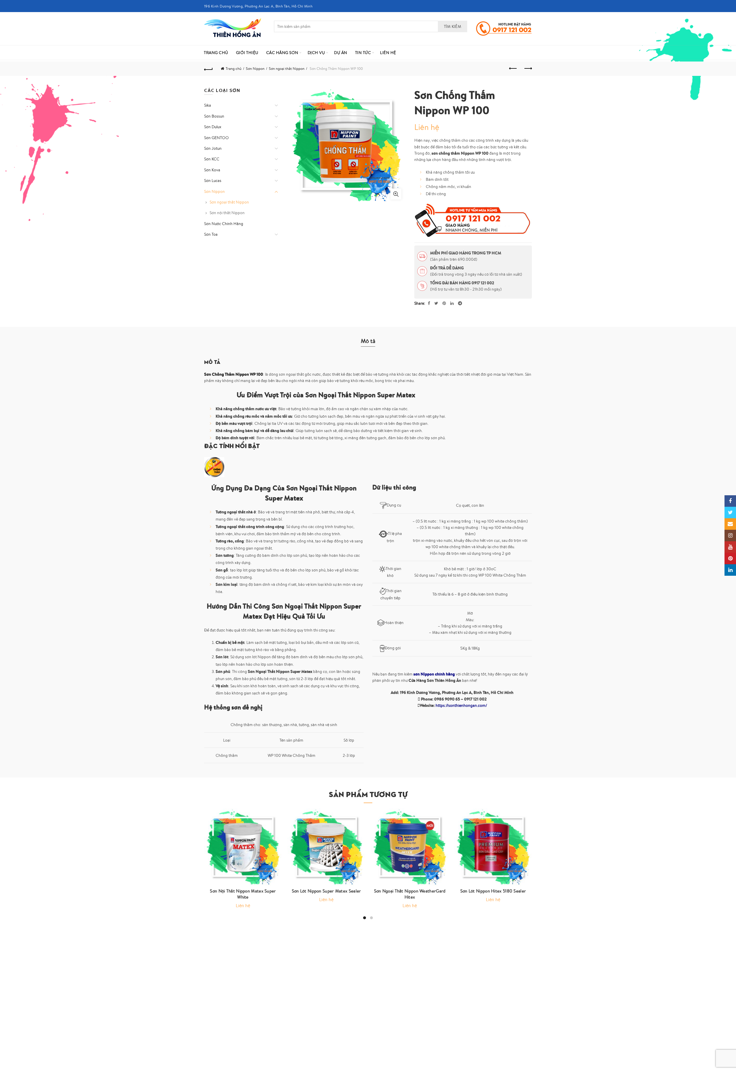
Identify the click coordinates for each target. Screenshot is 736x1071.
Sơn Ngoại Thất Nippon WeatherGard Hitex (410, 894)
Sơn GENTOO (216, 137)
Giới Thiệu (247, 52)
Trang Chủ (216, 52)
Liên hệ (388, 52)
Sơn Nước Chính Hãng (223, 223)
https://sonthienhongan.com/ (461, 705)
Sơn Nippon (255, 68)
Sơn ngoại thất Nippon (286, 68)
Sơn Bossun (214, 116)
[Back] (208, 68)
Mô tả (368, 341)
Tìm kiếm (452, 26)
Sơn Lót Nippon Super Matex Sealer (326, 891)
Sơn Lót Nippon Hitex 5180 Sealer (493, 891)
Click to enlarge (395, 194)
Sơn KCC (211, 159)
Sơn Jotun (213, 148)
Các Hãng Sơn (282, 52)
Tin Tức (363, 52)
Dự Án (340, 52)
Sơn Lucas (212, 180)
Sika (207, 105)
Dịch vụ (316, 52)
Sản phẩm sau (527, 68)
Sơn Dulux (212, 126)
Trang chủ (233, 68)
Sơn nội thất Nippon (227, 212)
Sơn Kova (212, 169)
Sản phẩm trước (513, 68)
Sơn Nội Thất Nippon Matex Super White (243, 894)
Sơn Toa (211, 234)
